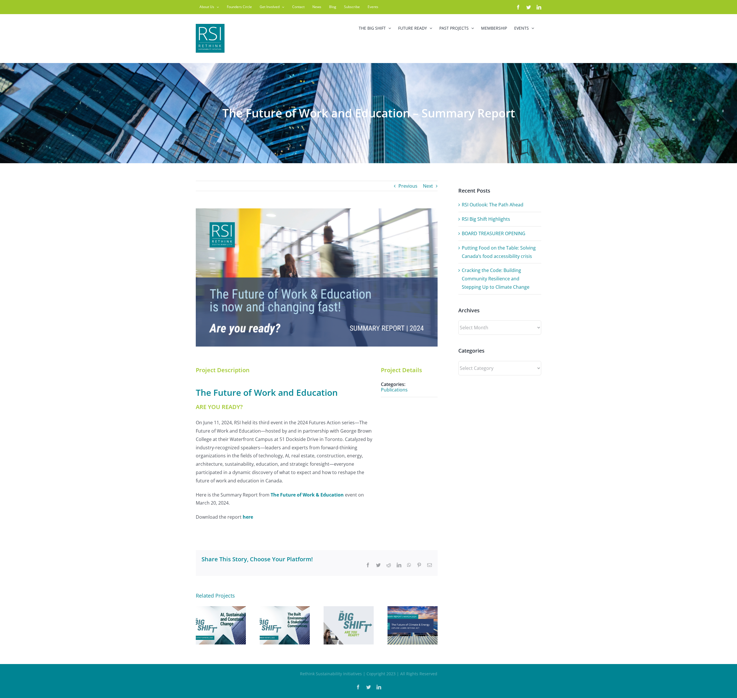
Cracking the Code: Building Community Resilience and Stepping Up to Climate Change (495, 278)
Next (428, 186)
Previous (407, 186)
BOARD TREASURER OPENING (493, 233)
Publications (394, 390)
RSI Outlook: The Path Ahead (492, 204)
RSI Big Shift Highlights (486, 219)
